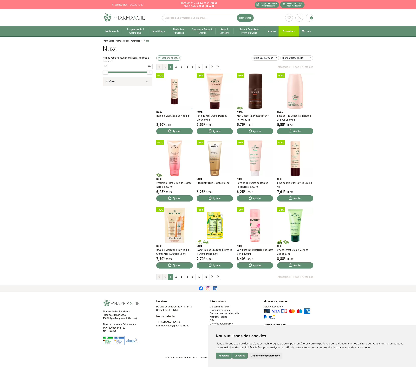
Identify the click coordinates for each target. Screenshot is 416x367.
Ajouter (176, 131)
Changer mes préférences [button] (265, 355)
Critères (110, 81)
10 (198, 66)
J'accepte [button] (223, 355)
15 (205, 66)
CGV (212, 320)
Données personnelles (221, 323)
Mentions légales (218, 317)
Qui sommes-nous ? (220, 306)
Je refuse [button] (240, 355)
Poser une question (220, 310)
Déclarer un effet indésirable (224, 313)
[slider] (105, 72)
